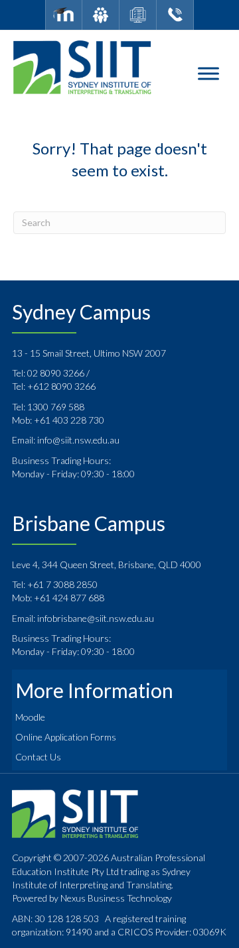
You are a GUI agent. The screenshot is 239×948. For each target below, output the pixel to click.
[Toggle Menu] (208, 74)
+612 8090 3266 (61, 386)
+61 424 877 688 (69, 597)
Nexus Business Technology (115, 898)
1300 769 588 (55, 406)
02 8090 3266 (56, 373)
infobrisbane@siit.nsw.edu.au (95, 618)
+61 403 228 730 (69, 420)
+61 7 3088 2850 (62, 584)
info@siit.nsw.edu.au (78, 439)
